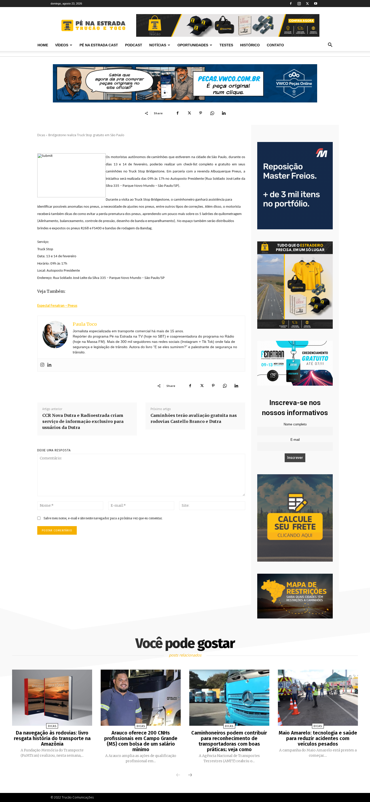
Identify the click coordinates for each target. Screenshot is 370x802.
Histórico (250, 45)
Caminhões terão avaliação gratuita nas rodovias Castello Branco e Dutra (194, 418)
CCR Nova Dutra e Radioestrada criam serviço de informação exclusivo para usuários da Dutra (83, 421)
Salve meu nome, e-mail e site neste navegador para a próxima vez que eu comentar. (103, 518)
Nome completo (295, 424)
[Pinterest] (201, 113)
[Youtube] (315, 3)
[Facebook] (290, 3)
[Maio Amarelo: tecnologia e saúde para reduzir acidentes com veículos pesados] (318, 698)
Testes (226, 45)
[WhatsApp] (212, 113)
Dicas (41, 135)
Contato (275, 45)
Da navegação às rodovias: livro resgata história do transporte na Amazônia (52, 738)
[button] (330, 45)
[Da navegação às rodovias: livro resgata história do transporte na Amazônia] (52, 698)
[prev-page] (178, 775)
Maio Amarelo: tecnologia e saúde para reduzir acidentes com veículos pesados (318, 738)
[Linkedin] (224, 113)
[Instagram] (299, 3)
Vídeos (61, 45)
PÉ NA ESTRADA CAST (99, 45)
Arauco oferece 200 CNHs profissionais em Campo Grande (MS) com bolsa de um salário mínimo (140, 741)
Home (43, 45)
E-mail (295, 440)
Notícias (157, 45)
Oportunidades (192, 45)
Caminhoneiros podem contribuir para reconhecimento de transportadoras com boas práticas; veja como (229, 741)
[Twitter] (307, 3)
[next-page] (190, 775)
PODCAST (133, 45)
